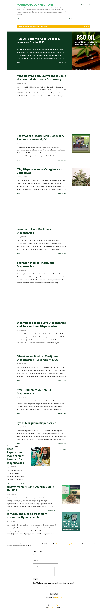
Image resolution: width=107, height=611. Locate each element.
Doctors (37, 18)
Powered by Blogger (54, 605)
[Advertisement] (41, 118)
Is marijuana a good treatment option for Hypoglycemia (27, 515)
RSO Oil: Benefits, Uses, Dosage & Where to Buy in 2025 (38, 40)
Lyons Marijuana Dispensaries (36, 423)
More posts (62, 449)
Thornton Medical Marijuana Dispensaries (35, 264)
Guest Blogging (68, 18)
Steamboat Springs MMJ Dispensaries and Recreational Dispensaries (41, 324)
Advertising (56, 18)
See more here (62, 62)
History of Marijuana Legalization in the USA (30, 488)
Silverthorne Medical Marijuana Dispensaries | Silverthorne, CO (37, 357)
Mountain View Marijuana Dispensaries (34, 391)
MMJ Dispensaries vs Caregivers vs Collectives (39, 171)
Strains (29, 18)
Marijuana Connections (35, 4)
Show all (86, 26)
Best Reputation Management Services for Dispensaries (16, 456)
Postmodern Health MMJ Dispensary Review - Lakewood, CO (40, 137)
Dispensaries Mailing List (64, 544)
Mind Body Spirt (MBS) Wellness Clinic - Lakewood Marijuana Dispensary (41, 77)
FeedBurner (58, 597)
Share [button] (18, 62)
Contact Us (46, 18)
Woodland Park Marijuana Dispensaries (34, 231)
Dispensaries (20, 18)
